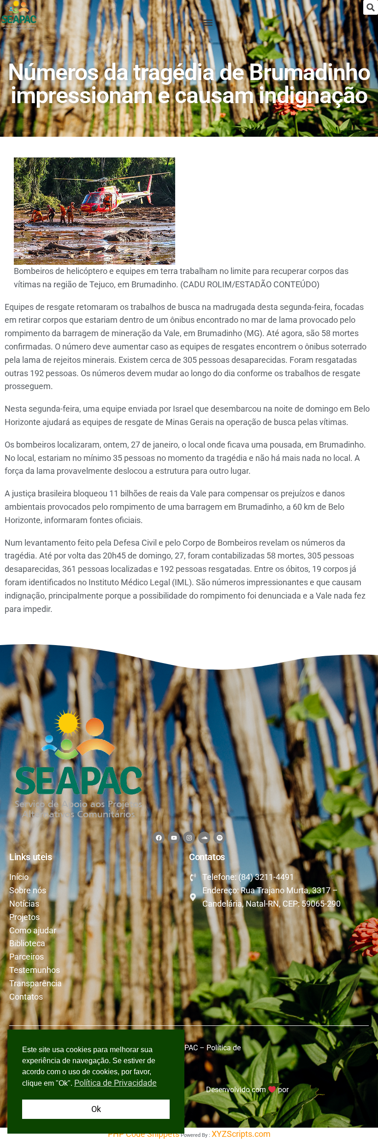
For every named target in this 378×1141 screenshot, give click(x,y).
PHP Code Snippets (143, 1134)
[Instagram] (189, 838)
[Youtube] (174, 838)
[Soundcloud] (204, 838)
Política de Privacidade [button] (115, 1083)
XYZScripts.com (241, 1134)
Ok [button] (96, 1109)
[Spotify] (219, 838)
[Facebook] (159, 838)
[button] (370, 7)
